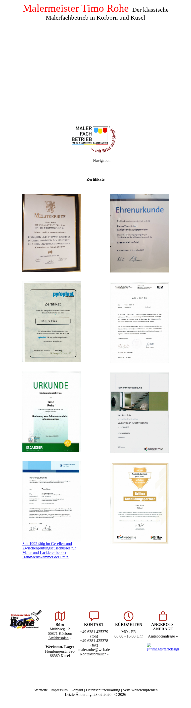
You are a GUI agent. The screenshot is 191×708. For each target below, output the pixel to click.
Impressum (59, 690)
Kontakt (76, 690)
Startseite (41, 690)
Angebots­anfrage (161, 636)
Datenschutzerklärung (103, 690)
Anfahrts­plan (58, 638)
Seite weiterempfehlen (140, 690)
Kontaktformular (93, 654)
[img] (95, 62)
